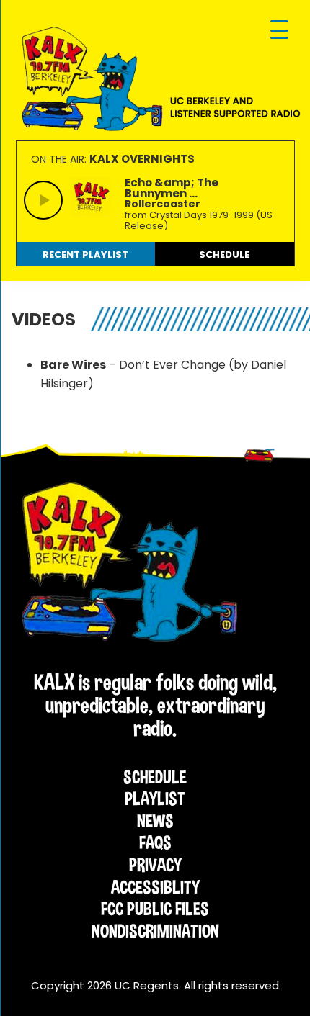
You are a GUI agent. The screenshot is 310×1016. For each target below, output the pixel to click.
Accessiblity (155, 887)
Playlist (155, 798)
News (155, 821)
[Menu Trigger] (279, 30)
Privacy (155, 865)
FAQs (155, 842)
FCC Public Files (155, 909)
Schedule (155, 777)
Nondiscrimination (155, 931)
